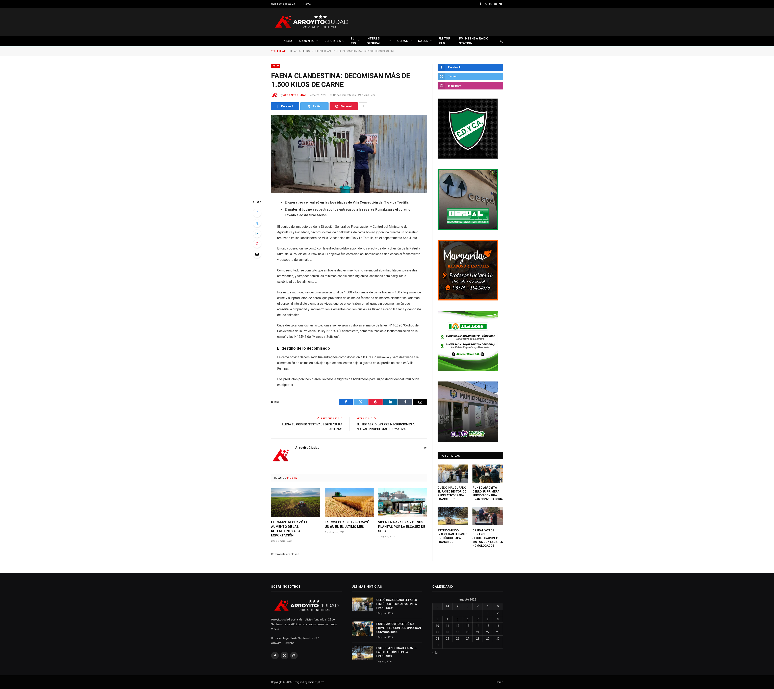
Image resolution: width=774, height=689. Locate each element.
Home (307, 3)
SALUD (423, 41)
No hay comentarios (344, 95)
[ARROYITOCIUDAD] (311, 22)
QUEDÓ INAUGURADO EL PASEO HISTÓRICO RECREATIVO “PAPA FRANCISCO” (452, 493)
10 (437, 625)
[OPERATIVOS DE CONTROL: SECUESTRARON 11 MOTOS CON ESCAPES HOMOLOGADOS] (487, 516)
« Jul (435, 652)
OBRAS (402, 41)
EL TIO (353, 41)
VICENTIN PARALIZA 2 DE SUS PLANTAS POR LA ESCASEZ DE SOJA (401, 526)
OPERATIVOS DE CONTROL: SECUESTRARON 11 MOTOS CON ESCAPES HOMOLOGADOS (487, 538)
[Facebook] (257, 213)
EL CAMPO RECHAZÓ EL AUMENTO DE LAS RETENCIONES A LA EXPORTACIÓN (289, 528)
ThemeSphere (316, 682)
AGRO (276, 66)
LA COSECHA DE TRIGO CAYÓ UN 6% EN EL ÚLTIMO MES (347, 524)
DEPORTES (333, 41)
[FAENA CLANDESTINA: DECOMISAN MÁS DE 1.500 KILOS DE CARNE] (349, 154)
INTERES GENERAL (374, 41)
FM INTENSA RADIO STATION (474, 41)
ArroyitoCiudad (295, 95)
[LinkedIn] (257, 234)
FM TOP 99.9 (444, 41)
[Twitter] (257, 223)
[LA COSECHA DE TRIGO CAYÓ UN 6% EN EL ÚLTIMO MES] (349, 502)
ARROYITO (306, 41)
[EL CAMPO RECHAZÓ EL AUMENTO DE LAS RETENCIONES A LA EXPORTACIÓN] (295, 502)
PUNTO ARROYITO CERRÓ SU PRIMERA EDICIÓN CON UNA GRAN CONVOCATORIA (487, 493)
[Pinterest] (257, 244)
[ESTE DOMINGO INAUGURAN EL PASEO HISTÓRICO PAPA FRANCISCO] (453, 516)
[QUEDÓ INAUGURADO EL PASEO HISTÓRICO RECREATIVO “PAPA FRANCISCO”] (453, 474)
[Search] (501, 41)
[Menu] (274, 41)
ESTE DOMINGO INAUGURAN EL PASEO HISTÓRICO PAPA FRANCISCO (452, 536)
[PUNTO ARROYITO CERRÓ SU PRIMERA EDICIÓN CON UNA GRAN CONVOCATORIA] (487, 474)
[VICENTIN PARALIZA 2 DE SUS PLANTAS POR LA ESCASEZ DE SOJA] (402, 502)
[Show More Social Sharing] (363, 106)
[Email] (257, 254)
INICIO (287, 41)
